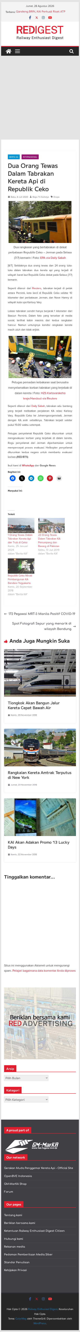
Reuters (36, 288)
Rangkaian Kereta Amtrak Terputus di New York (39, 775)
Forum (8, 1191)
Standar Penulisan (17, 1262)
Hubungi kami (13, 1239)
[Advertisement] (40, 98)
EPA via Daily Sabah (53, 258)
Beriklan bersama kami (19, 1223)
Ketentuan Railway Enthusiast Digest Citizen (34, 1231)
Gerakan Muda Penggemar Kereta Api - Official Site (38, 1168)
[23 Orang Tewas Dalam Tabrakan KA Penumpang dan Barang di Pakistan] (51, 525)
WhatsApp (28, 465)
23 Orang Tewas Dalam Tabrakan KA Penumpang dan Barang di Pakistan (49, 540)
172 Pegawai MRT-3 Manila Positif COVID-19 (42, 614)
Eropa (56, 196)
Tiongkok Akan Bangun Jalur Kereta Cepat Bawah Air (34, 705)
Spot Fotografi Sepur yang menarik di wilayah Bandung (41, 626)
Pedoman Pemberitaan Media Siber (28, 1254)
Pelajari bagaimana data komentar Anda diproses (44, 970)
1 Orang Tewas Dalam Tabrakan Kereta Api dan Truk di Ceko (20, 538)
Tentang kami (13, 1215)
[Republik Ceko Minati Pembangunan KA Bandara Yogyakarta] (21, 565)
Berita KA (13, 157)
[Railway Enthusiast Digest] (8, 51)
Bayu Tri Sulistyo (41, 196)
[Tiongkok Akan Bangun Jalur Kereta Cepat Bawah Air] (40, 652)
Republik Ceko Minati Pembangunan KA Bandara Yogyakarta (20, 579)
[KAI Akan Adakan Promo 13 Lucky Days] (40, 801)
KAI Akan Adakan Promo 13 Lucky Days (38, 844)
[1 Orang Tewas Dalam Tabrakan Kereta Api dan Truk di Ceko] (21, 525)
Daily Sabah (38, 406)
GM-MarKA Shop (15, 1184)
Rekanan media (14, 1246)
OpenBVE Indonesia (18, 1176)
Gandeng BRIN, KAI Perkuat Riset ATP (40, 12)
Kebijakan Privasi (15, 1270)
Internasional (30, 157)
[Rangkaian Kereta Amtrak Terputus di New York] (40, 731)
